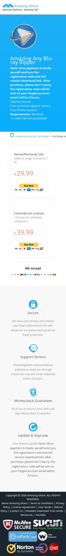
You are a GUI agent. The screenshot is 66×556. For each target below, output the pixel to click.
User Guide (44, 507)
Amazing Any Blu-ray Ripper (33, 136)
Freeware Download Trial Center (44, 511)
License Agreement (24, 507)
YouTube (41, 515)
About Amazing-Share (14, 503)
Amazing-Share (20, 7)
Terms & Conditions (41, 503)
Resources (27, 515)
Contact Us (16, 511)
